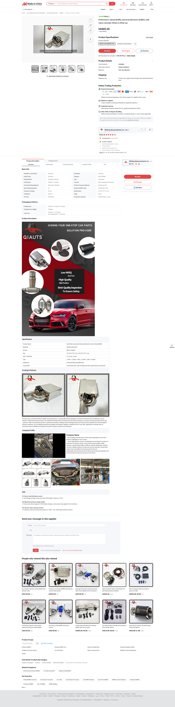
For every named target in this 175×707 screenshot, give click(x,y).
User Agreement (98, 700)
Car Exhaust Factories (46, 680)
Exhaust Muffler (26, 647)
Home (23, 13)
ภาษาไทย (117, 696)
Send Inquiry (126, 51)
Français (64, 696)
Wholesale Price (90, 694)
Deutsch (84, 696)
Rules (151, 9)
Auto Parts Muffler (103, 680)
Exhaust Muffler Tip (60, 647)
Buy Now (107, 51)
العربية (97, 696)
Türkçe (123, 696)
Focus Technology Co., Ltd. (75, 700)
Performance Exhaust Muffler (72, 13)
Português (57, 696)
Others (24, 653)
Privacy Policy (114, 700)
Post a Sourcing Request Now (72, 550)
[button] (114, 164)
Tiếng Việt (129, 696)
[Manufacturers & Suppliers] (32, 4)
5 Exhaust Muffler (135, 680)
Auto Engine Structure (52, 13)
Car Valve (59, 680)
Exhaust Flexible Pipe (93, 647)
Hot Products (43, 694)
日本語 (107, 696)
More (23, 687)
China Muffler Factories (29, 680)
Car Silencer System (49, 671)
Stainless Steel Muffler (65, 671)
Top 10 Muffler (41, 684)
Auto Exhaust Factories (72, 680)
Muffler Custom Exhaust (119, 680)
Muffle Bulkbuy (53, 684)
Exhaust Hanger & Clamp (127, 647)
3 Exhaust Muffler (28, 684)
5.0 (130, 164)
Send (35, 550)
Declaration (106, 700)
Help (120, 9)
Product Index (119, 694)
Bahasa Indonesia (138, 696)
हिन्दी (112, 696)
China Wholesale (80, 694)
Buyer (111, 9)
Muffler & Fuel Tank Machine (128, 650)
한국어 (102, 696)
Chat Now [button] (145, 51)
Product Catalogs (47, 643)
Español (51, 696)
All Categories (28, 9)
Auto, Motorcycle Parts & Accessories (36, 13)
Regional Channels (109, 694)
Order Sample (131, 56)
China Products (52, 694)
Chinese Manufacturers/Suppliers (66, 694)
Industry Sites (99, 694)
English (45, 696)
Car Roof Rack (59, 650)
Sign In (101, 152)
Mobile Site (127, 694)
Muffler (61, 13)
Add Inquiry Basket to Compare (59, 76)
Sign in (151, 5)
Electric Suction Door (93, 650)
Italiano (78, 696)
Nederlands (91, 696)
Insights (134, 694)
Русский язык (71, 696)
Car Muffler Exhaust (88, 680)
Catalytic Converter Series (29, 650)
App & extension (130, 9)
